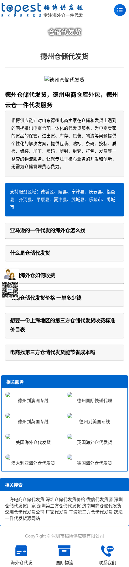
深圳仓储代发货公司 (24, 512)
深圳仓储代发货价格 (65, 499)
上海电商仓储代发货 (24, 499)
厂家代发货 (57, 512)
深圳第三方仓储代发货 (59, 505)
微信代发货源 (99, 499)
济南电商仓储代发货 (101, 505)
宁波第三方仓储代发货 (91, 512)
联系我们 (107, 562)
